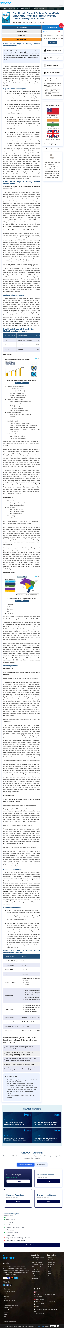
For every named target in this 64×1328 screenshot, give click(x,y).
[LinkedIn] (4, 1285)
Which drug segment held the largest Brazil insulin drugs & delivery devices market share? (20, 1059)
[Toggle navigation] (61, 4)
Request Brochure (52, 65)
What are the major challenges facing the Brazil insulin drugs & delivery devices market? (19, 1069)
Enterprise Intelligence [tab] (46, 1196)
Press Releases (35, 1275)
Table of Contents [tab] (21, 31)
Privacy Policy (40, 1326)
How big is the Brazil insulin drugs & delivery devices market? (18, 1048)
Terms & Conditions (52, 1260)
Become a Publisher (53, 1269)
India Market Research (37, 1260)
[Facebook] (7, 1285)
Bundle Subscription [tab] (25, 1164)
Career (50, 1257)
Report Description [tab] (21, 27)
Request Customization (54, 50)
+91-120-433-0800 (39, 1313)
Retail (5, 1316)
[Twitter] (11, 1285)
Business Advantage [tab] (15, 1196)
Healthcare (6, 1312)
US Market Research (36, 1266)
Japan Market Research (37, 1262)
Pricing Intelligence (36, 1269)
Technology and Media (9, 1319)
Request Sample (21, 383)
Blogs (33, 1273)
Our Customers (51, 1266)
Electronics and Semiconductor (11, 1305)
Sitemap (50, 1275)
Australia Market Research (38, 1257)
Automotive (6, 1296)
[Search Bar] (57, 3)
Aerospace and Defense (9, 1291)
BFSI (5, 1298)
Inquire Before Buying (53, 72)
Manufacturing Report (36, 1271)
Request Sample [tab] (21, 39)
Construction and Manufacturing (11, 1303)
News (49, 1273)
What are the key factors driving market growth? (20, 1064)
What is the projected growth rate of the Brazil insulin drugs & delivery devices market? (19, 1054)
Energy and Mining (8, 1307)
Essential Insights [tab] (14, 1176)
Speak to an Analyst (53, 58)
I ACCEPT (53, 1326)
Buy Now (53, 42)
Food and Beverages (8, 1309)
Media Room (51, 1264)
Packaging (6, 1314)
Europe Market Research (37, 1264)
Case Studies (35, 1278)
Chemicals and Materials (9, 1300)
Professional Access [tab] (45, 1176)
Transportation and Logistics (10, 1321)
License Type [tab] (40, 1164)
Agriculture (6, 1293)
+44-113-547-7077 (40, 1303)
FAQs (49, 1271)
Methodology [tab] (21, 35)
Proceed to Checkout (32, 1244)
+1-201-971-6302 (39, 1296)
